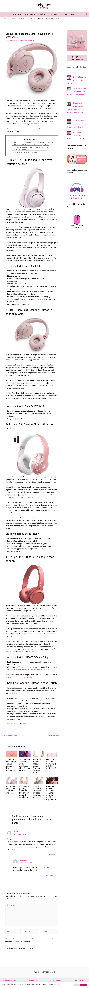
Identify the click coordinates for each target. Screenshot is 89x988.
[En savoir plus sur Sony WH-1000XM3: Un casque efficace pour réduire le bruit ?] (38, 780)
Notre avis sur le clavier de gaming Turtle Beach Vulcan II (76, 124)
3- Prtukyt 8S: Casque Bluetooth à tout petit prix (30, 147)
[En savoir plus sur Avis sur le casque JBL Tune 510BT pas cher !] (11, 780)
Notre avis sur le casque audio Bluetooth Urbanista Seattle (37, 766)
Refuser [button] (76, 985)
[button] (86, 14)
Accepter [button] (83, 985)
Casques (22, 41)
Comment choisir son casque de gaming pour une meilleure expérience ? (51, 794)
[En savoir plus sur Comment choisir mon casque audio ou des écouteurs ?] (11, 754)
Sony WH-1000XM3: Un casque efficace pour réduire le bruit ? (38, 792)
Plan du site (79, 980)
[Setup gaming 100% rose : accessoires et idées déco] (69, 133)
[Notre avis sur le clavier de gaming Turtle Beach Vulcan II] (69, 121)
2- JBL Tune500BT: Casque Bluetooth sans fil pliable (30, 145)
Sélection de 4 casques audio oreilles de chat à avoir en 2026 (24, 765)
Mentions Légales (9, 980)
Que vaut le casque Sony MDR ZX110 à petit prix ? (51, 764)
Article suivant (55, 735)
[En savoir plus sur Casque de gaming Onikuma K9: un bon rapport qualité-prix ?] (25, 780)
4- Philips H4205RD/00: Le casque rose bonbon (29, 150)
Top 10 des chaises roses (77, 58)
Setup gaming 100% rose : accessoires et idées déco (76, 135)
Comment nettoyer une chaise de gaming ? (77, 80)
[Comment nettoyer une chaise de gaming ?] (69, 77)
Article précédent (9, 735)
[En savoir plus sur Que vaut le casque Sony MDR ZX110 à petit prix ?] (52, 754)
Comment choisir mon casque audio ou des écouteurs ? (11, 765)
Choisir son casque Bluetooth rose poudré (27, 152)
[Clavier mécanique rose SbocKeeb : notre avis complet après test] (69, 89)
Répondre (52, 855)
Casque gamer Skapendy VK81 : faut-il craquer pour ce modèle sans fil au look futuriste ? (76, 109)
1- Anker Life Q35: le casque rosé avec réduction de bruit (33, 142)
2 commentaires (11, 41)
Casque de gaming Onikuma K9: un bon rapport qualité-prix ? (24, 793)
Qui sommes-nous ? (56, 980)
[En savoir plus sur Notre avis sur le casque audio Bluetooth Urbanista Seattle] (38, 754)
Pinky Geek (24, 860)
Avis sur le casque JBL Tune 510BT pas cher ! (11, 789)
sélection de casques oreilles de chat (18, 677)
